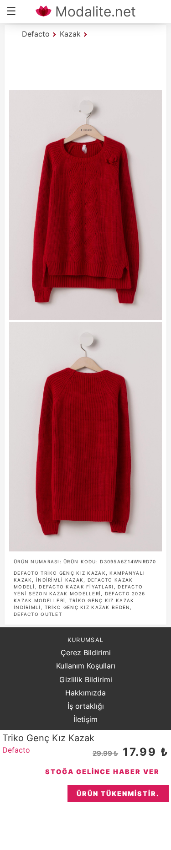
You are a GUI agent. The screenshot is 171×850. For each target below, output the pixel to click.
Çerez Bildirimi (86, 652)
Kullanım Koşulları (85, 665)
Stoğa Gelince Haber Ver (102, 771)
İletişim (85, 719)
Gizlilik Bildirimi (85, 679)
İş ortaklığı (85, 706)
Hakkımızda (85, 692)
